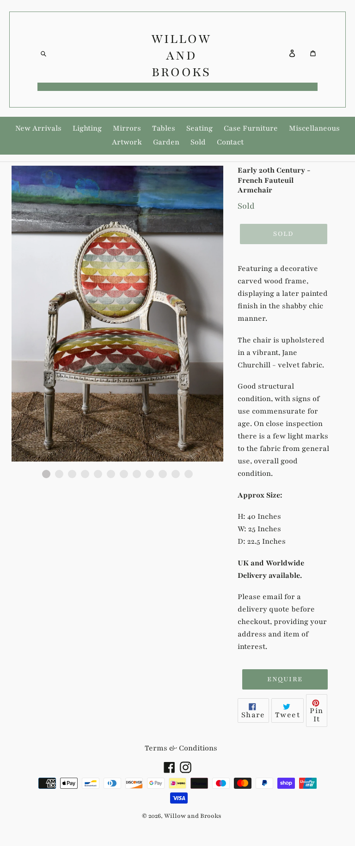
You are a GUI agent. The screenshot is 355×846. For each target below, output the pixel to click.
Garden (166, 142)
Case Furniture (251, 128)
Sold (198, 142)
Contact (230, 142)
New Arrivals (38, 128)
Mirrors (127, 128)
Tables (163, 128)
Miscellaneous (314, 128)
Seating (199, 128)
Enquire (284, 679)
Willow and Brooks (181, 55)
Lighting (87, 128)
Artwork (127, 142)
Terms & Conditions (181, 748)
